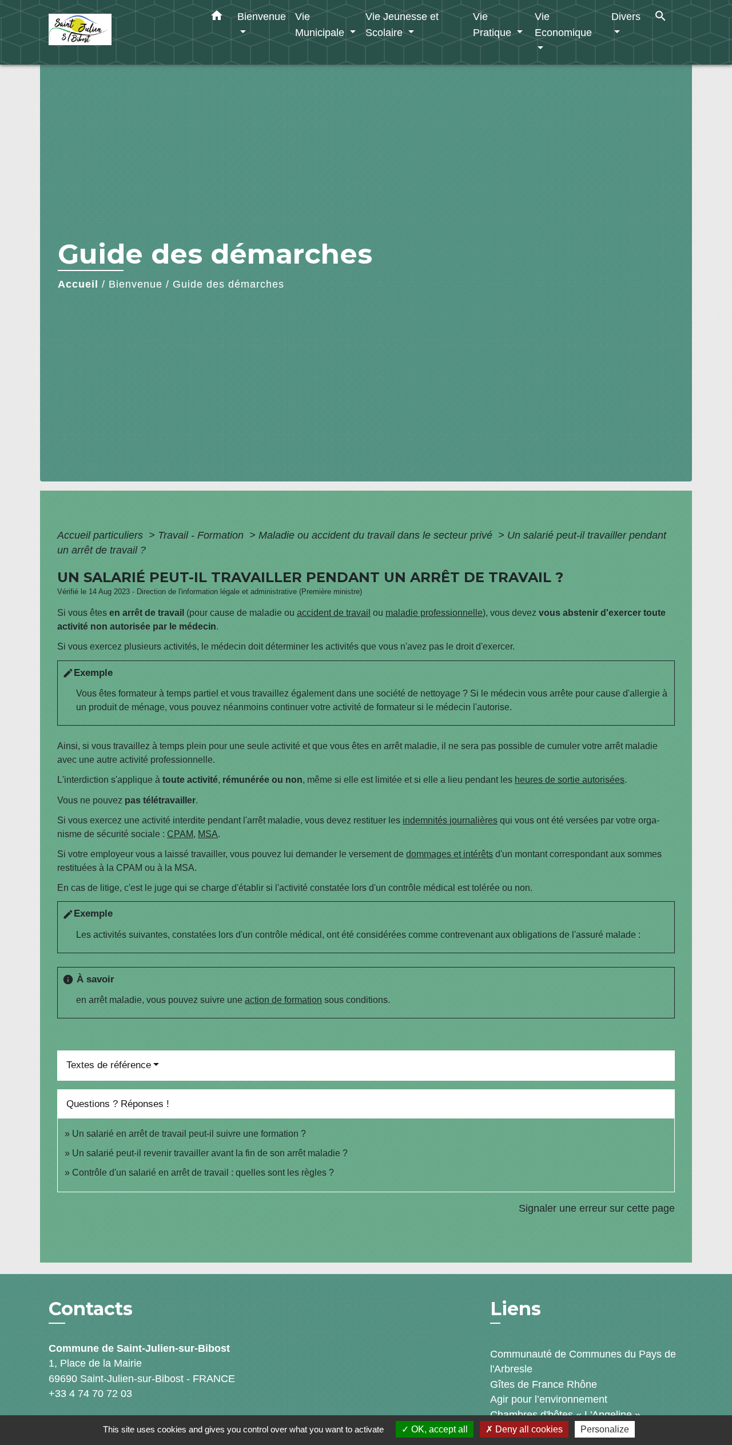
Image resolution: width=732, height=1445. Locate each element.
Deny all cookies (528, 1429)
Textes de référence (108, 1065)
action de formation (283, 1000)
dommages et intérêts (449, 854)
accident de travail (334, 613)
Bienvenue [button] (261, 16)
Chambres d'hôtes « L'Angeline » (565, 1414)
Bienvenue (135, 284)
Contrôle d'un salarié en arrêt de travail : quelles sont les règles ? (203, 1172)
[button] (217, 17)
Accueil (78, 284)
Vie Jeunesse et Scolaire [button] (402, 24)
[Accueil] (120, 32)
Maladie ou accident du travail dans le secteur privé (376, 535)
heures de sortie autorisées (569, 780)
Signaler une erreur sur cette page (597, 1208)
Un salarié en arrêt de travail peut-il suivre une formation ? (189, 1134)
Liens (515, 1308)
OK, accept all (438, 1429)
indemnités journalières (450, 820)
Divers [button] (625, 16)
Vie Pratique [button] (493, 24)
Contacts (91, 1309)
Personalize (604, 1429)
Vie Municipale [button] (321, 24)
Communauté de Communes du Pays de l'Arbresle (583, 1361)
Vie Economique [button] (563, 24)
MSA (208, 834)
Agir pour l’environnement (548, 1399)
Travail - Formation (202, 535)
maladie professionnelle (434, 613)
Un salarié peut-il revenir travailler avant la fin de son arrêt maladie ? (210, 1153)
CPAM (180, 834)
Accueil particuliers (101, 535)
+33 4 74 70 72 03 (90, 1393)
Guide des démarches (228, 284)
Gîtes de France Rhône (543, 1384)
